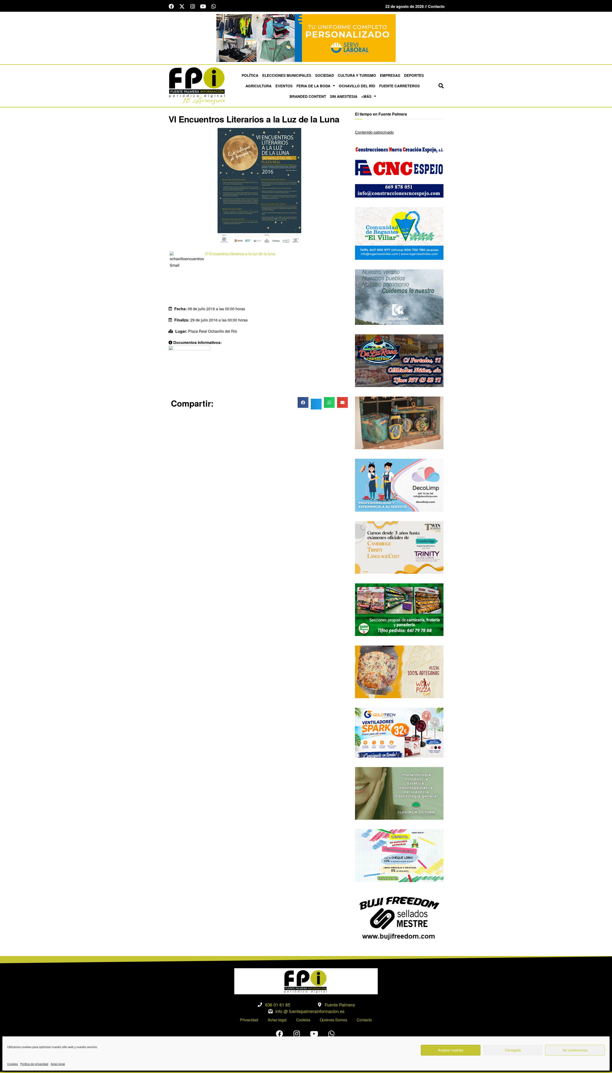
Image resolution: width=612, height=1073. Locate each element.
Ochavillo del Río (357, 85)
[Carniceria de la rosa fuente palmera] (399, 360)
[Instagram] (192, 6)
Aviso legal (58, 1064)
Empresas (390, 75)
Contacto (364, 1020)
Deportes (414, 75)
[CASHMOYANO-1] (399, 609)
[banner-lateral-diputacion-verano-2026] (399, 296)
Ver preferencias (575, 1049)
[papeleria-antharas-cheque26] (399, 855)
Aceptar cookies (450, 1049)
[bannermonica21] (399, 484)
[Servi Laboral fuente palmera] (306, 37)
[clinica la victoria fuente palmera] (399, 793)
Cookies (12, 1064)
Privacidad (249, 1020)
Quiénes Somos (333, 1020)
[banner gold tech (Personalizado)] (399, 732)
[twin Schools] (399, 547)
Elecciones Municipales (286, 75)
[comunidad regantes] (399, 233)
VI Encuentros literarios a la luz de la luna (240, 253)
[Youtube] (203, 6)
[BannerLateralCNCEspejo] (399, 170)
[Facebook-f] (171, 6)
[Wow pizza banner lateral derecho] (399, 671)
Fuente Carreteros (399, 85)
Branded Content (308, 96)
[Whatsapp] (213, 6)
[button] (441, 86)
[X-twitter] (182, 6)
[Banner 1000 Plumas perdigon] (399, 422)
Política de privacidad (34, 1064)
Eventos (284, 85)
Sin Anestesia (343, 96)
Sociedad (324, 75)
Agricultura (259, 85)
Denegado (513, 1049)
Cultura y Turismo (357, 75)
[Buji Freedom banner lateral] (399, 917)
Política (250, 75)
